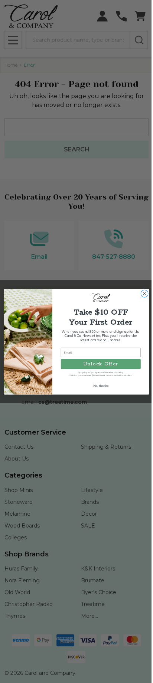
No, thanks (100, 386)
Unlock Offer (100, 364)
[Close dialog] (144, 293)
